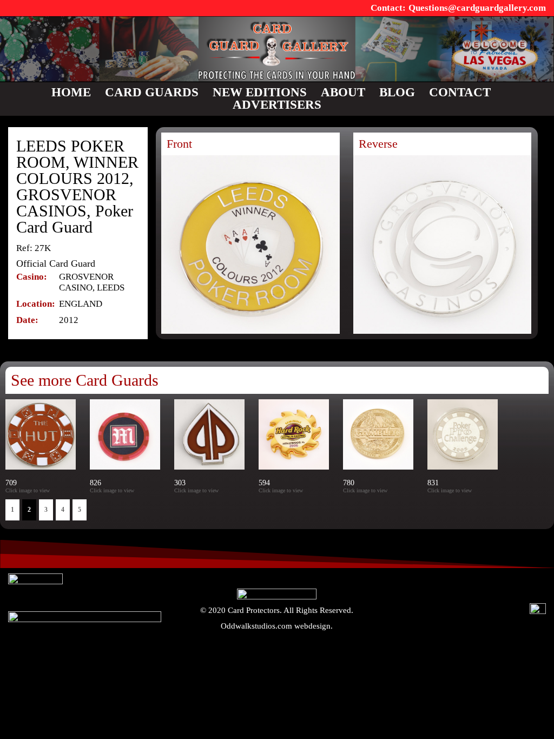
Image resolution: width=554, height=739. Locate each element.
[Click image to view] (223, 490)
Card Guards (152, 92)
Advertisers (277, 104)
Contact (460, 92)
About (343, 92)
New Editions (260, 92)
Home (71, 92)
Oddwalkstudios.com (256, 626)
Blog (397, 92)
